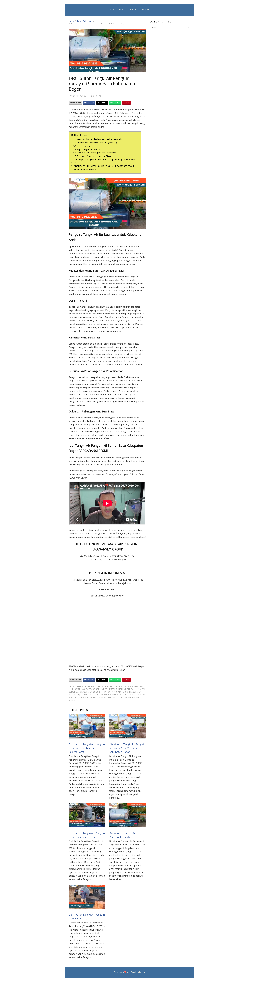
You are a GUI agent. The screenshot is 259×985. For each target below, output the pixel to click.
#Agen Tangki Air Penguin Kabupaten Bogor (99, 686)
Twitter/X (102, 102)
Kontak (145, 10)
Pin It (127, 102)
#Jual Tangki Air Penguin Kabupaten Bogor (100, 694)
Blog (121, 10)
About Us (133, 10)
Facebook (90, 102)
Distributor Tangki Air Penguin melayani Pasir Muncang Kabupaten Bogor (127, 748)
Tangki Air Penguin (84, 21)
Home (112, 10)
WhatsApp (116, 102)
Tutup (85, 135)
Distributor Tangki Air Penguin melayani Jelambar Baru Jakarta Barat (87, 748)
